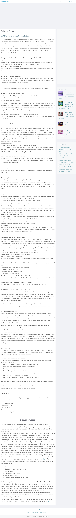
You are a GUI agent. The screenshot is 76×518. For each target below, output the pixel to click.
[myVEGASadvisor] (5, 1)
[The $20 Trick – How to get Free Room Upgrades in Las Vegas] (60, 115)
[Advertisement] (38, 15)
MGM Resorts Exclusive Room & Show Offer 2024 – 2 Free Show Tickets (66, 156)
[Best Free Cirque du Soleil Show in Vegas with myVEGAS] (60, 133)
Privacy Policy (34, 512)
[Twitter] (39, 509)
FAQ (28, 512)
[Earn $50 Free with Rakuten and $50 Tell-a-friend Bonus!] (60, 94)
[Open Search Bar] (60, 1)
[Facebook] (36, 509)
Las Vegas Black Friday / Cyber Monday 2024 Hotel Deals (65, 149)
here (44, 459)
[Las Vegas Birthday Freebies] (60, 125)
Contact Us (43, 512)
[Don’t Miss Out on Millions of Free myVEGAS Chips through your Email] (60, 105)
